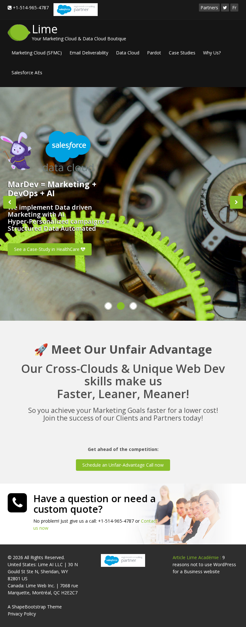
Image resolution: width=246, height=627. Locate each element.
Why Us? (212, 53)
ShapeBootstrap (29, 607)
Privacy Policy (22, 614)
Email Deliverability (89, 53)
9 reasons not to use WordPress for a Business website (204, 564)
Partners (209, 7)
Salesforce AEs (27, 72)
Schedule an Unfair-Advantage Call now (123, 465)
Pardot (154, 53)
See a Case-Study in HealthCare (47, 249)
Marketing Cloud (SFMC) (37, 53)
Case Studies (182, 53)
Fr (234, 7)
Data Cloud (127, 53)
